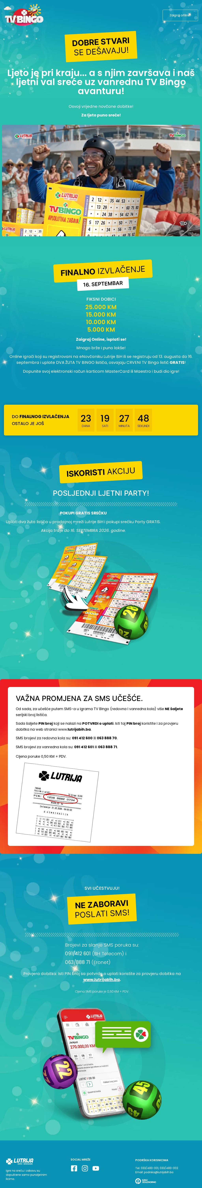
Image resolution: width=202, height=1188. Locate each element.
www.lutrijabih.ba (101, 979)
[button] (101, 46)
